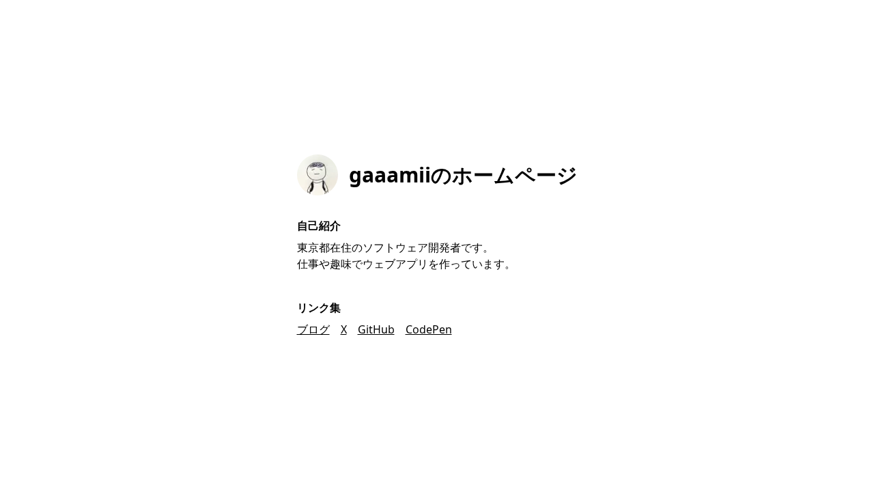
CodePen (429, 329)
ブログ (313, 329)
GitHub (376, 329)
